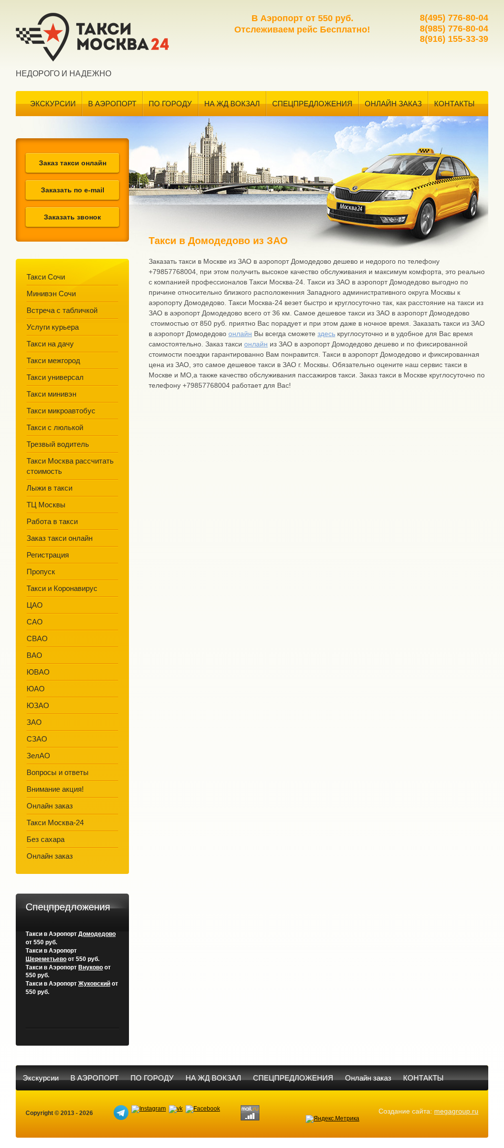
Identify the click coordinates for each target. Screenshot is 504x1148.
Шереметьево (46, 959)
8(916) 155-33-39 (454, 39)
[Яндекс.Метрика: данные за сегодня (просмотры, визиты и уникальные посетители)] (332, 1119)
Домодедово (97, 934)
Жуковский (94, 983)
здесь (326, 334)
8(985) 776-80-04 (454, 28)
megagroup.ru (456, 1111)
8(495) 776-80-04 (454, 18)
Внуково (90, 967)
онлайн (240, 334)
